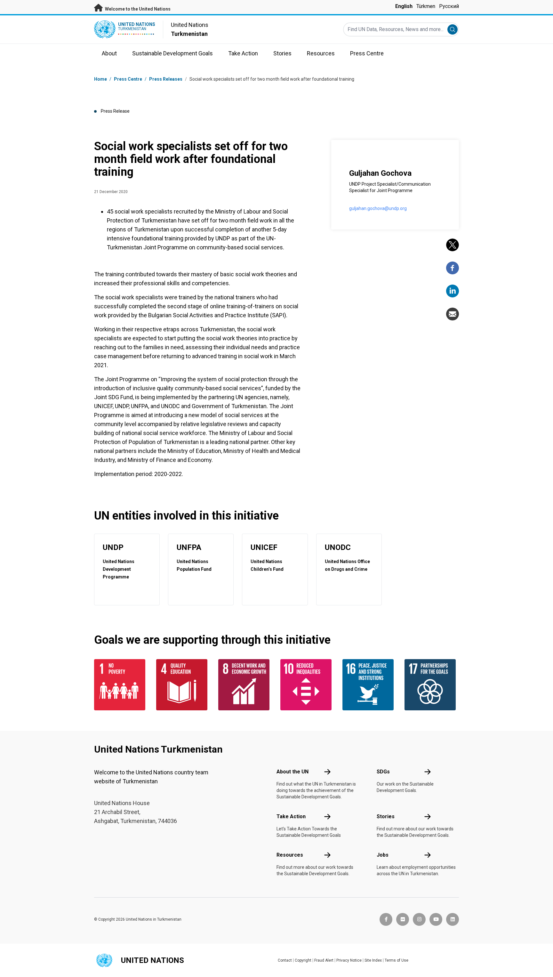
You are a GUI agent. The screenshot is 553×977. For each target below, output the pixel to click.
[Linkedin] (452, 291)
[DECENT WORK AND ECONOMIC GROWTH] (245, 684)
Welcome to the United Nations (137, 9)
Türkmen (425, 6)
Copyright (303, 960)
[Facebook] (452, 268)
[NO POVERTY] (121, 684)
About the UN (292, 772)
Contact (285, 960)
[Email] (452, 314)
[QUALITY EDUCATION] (183, 684)
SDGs (383, 772)
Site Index (373, 960)
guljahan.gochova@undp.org (378, 208)
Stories (386, 816)
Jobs (383, 855)
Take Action (291, 816)
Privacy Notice (349, 960)
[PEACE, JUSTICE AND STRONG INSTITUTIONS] (369, 684)
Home (100, 79)
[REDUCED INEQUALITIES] (307, 684)
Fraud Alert (323, 960)
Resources (289, 855)
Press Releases (165, 79)
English (404, 6)
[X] (452, 244)
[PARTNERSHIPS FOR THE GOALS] (432, 684)
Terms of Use (396, 960)
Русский (449, 6)
